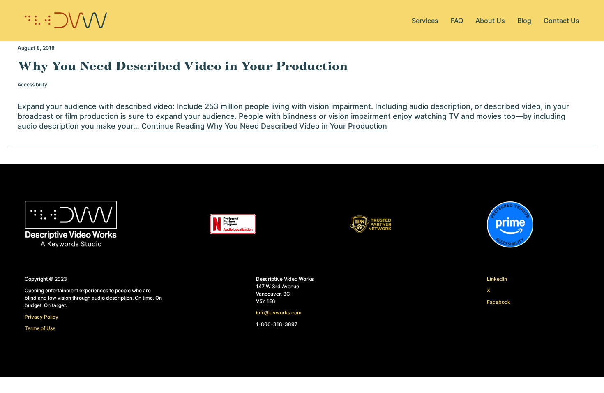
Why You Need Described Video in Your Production (183, 66)
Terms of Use (40, 328)
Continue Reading (264, 126)
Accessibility (32, 84)
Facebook (498, 302)
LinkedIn (497, 279)
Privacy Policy (41, 317)
